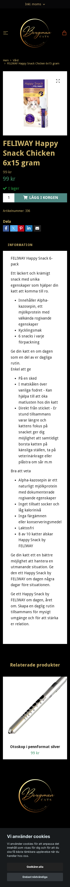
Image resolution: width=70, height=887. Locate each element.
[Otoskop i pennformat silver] (35, 714)
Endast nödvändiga (35, 876)
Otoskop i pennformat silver (35, 752)
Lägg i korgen (43, 203)
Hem (6, 66)
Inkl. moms (33, 4)
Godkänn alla (35, 866)
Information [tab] (20, 251)
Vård (15, 66)
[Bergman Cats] (34, 36)
